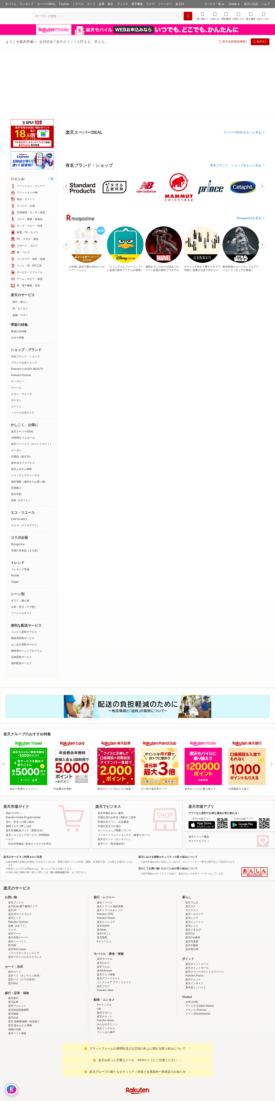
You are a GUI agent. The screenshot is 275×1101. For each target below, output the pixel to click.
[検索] (188, 16)
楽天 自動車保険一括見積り (24, 994)
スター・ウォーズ (21, 329)
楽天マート (14, 906)
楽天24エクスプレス (23, 398)
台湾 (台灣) (191, 974)
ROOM (15, 511)
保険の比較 (14, 1002)
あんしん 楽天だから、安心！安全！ (254, 807)
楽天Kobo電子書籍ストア (23, 879)
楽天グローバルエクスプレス (25, 929)
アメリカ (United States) (199, 978)
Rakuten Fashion (21, 310)
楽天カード (14, 944)
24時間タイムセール (23, 373)
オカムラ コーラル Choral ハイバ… (223, 353)
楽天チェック (193, 952)
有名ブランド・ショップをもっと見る (235, 262)
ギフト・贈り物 (20, 536)
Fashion (64, 4)
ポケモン (16, 335)
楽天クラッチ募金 (198, 772)
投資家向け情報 (93, 1097)
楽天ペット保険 (17, 1006)
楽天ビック (14, 890)
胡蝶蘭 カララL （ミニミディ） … (150, 353)
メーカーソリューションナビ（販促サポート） (125, 770)
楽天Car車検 (192, 910)
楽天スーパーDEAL (22, 367)
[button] (215, 16)
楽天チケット (104, 989)
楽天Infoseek (104, 943)
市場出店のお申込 (108, 752)
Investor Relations (114, 1097)
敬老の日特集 (19, 266)
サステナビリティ (198, 776)
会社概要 (76, 1097)
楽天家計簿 (191, 922)
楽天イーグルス (106, 1001)
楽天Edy (13, 956)
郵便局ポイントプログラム (26, 586)
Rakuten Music (105, 993)
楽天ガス (190, 879)
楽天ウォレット (17, 978)
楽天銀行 (13, 971)
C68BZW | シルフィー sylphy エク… (127, 353)
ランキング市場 (20, 504)
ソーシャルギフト (21, 548)
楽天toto (101, 902)
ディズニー (17, 316)
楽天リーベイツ (17, 914)
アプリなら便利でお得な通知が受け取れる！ (214, 748)
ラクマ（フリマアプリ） (25, 460)
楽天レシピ (191, 898)
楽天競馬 (102, 910)
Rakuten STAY (105, 887)
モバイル (10, 4)
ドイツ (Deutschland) (197, 986)
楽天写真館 (191, 914)
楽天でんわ (103, 939)
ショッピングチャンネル (25, 410)
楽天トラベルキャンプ (110, 883)
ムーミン (16, 341)
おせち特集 (17, 273)
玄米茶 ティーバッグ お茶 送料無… (79, 353)
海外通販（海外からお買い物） (29, 417)
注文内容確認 (16, 779)
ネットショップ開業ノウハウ (114, 765)
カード (91, 4)
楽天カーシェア (106, 894)
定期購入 (16, 423)
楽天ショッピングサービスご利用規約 (28, 770)
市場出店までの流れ (109, 761)
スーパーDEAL (46, 4)
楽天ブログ (103, 959)
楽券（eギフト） (21, 435)
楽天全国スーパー (18, 910)
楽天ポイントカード (197, 937)
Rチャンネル (104, 977)
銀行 (110, 4)
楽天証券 (13, 974)
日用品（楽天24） (21, 392)
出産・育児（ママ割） (24, 542)
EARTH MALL (19, 454)
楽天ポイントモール (197, 940)
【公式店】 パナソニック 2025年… (247, 353)
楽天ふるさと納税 (21, 404)
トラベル (78, 4)
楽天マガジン (104, 985)
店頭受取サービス (21, 592)
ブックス (122, 4)
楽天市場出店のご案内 (111, 748)
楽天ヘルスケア (194, 887)
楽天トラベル (104, 875)
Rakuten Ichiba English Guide (23, 752)
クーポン (16, 385)
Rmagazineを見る (249, 502)
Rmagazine (18, 479)
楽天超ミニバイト (195, 960)
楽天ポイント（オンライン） (114, 774)
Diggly (15, 517)
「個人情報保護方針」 (60, 807)
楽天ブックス (16, 875)
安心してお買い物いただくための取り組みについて (168, 803)
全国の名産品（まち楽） (25, 485)
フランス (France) (195, 982)
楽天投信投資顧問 (18, 982)
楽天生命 (13, 990)
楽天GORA (103, 898)
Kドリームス (104, 914)
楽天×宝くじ (104, 906)
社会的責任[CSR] (138, 1097)
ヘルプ (265, 4)
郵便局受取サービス (22, 573)
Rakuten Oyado (106, 890)
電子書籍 (137, 4)
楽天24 (179, 4)
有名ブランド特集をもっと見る (240, 446)
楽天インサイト (194, 956)
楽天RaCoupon (17, 922)
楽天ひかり (103, 935)
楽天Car (190, 906)
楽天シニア (191, 890)
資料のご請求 (128, 752)
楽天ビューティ (194, 894)
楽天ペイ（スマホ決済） (22, 952)
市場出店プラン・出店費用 (113, 757)
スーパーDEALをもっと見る (242, 111)
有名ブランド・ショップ (25, 291)
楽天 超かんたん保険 (20, 998)
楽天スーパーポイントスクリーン (204, 944)
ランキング (27, 4)
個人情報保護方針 (194, 1097)
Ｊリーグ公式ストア (22, 348)
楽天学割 (16, 429)
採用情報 (175, 1097)
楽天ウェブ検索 (106, 947)
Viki (99, 981)
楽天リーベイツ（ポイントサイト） (31, 379)
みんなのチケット (107, 997)
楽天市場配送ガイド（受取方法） (25, 765)
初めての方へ (13, 748)
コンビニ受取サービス (24, 567)
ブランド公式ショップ (24, 298)
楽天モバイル (104, 931)
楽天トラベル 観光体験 (110, 879)
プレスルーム (159, 1097)
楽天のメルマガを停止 (38, 779)
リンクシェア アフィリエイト (114, 955)
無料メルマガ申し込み (19, 761)
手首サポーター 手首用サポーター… (102, 353)
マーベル (16, 323)
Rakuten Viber (105, 963)
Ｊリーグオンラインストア (23, 926)
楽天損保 (13, 986)
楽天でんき (191, 875)
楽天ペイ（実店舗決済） (112, 779)
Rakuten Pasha (194, 948)
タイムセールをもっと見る (243, 380)
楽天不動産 (191, 918)
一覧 (51, 114)
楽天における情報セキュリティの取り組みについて (168, 792)
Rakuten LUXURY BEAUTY (27, 304)
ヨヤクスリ (191, 883)
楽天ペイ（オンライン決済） (25, 948)
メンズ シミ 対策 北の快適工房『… (199, 353)
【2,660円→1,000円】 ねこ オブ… (175, 353)
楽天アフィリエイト (108, 951)
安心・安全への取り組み (20, 757)
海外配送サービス (21, 598)
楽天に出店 (251, 4)
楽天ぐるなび (193, 902)
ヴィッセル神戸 (106, 1005)
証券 (101, 4)
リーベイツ (165, 4)
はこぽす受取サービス (24, 580)
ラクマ (150, 4)
